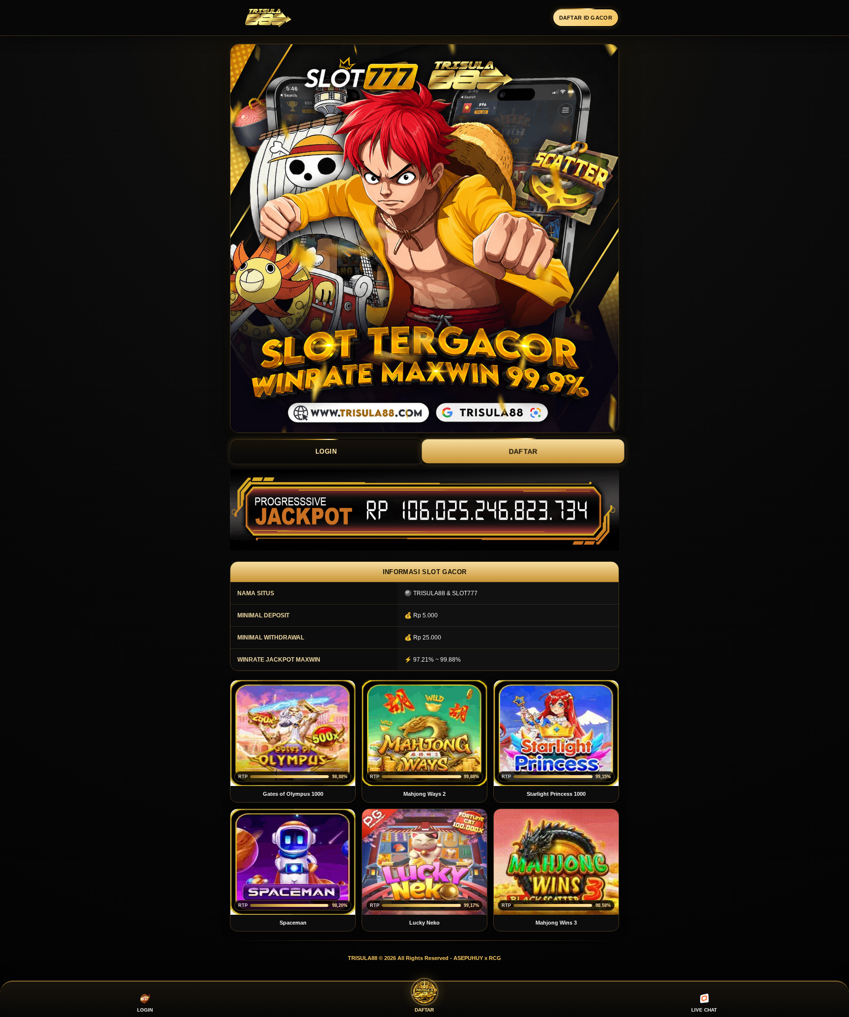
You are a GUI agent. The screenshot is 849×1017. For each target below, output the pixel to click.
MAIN (293, 733)
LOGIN (326, 451)
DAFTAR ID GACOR (586, 18)
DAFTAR (523, 451)
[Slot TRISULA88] (268, 17)
